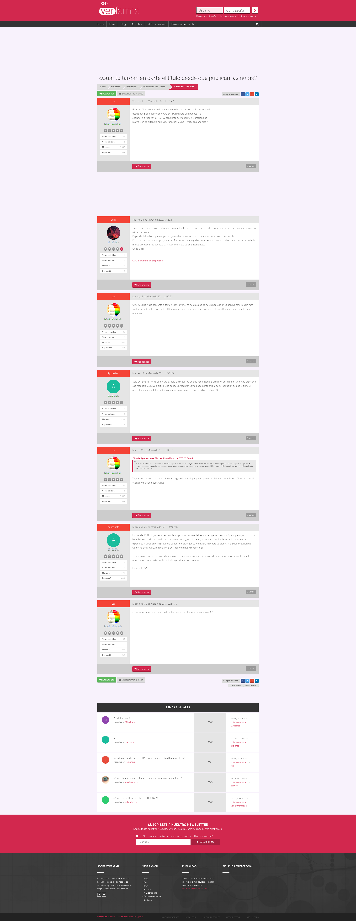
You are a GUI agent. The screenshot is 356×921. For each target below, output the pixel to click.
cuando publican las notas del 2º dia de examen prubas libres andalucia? (149, 758)
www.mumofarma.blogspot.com (147, 261)
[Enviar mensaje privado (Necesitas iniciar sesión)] (105, 129)
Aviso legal (191, 917)
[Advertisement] (178, 49)
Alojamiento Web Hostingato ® (130, 917)
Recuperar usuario (228, 16)
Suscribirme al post (132, 93)
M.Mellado (130, 722)
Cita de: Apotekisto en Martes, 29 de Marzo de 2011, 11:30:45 (163, 458)
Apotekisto (113, 373)
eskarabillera (131, 802)
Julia (113, 219)
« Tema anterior (235, 685)
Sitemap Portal (233, 917)
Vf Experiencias (157, 24)
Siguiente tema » (251, 685)
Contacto (148, 900)
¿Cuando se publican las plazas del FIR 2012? (135, 798)
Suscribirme (206, 842)
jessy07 (234, 785)
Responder (108, 93)
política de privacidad (202, 836)
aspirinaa (129, 742)
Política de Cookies (211, 917)
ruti (232, 766)
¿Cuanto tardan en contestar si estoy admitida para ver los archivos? (147, 778)
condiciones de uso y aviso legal (173, 836)
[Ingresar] (255, 10)
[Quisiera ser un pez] (121, 248)
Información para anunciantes (195, 889)
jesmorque (130, 762)
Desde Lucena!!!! (121, 718)
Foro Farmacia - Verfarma (120, 11)
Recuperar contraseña (206, 16)
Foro (112, 24)
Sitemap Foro (253, 917)
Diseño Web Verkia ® (106, 917)
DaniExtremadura (239, 806)
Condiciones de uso (170, 917)
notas (116, 738)
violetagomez (131, 782)
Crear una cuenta (248, 16)
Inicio (100, 24)
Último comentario (239, 722)
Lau (114, 101)
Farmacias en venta (182, 24)
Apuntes (137, 24)
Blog (123, 24)
